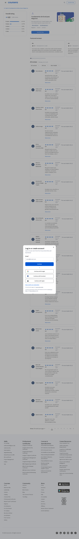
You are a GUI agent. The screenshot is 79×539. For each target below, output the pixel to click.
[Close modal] (53, 247)
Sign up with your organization (32, 285)
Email (27, 256)
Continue (39, 264)
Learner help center (39, 287)
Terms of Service (33, 291)
